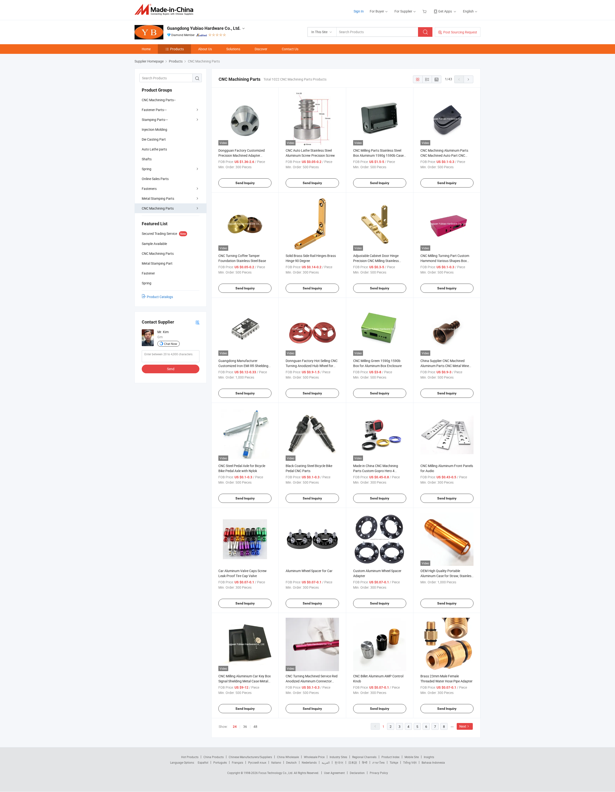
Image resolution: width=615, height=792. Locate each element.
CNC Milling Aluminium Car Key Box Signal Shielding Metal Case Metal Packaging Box (244, 681)
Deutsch (291, 762)
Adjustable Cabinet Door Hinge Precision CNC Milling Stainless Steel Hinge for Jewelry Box (376, 260)
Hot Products (189, 757)
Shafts (147, 159)
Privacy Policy (379, 773)
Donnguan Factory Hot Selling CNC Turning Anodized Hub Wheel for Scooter (312, 365)
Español (203, 762)
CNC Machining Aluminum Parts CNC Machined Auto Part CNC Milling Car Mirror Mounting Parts (445, 155)
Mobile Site (412, 757)
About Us (205, 49)
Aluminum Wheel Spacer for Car (309, 570)
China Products (213, 757)
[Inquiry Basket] (425, 11)
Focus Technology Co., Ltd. (276, 773)
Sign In (359, 11)
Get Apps (445, 11)
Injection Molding (154, 129)
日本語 (352, 762)
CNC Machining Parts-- (159, 100)
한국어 (339, 762)
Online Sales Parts (155, 178)
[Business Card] (197, 322)
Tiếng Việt (410, 762)
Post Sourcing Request (460, 32)
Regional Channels (364, 757)
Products (177, 49)
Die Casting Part (154, 139)
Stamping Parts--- (155, 119)
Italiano (276, 762)
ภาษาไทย (378, 762)
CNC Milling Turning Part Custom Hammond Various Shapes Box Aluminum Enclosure (444, 260)
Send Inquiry (245, 183)
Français (237, 762)
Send (170, 369)
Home (146, 49)
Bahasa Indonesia (433, 762)
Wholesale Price (314, 757)
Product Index (390, 757)
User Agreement (334, 773)
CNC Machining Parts (158, 208)
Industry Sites (338, 757)
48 (255, 726)
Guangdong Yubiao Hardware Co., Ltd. (203, 28)
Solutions (233, 49)
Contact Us (290, 49)
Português (220, 762)
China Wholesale (288, 757)
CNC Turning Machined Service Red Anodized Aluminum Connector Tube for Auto (312, 681)
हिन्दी (364, 762)
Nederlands (309, 762)
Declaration (357, 773)
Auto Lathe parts (154, 149)
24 (235, 727)
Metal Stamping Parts (158, 198)
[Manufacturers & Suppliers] (165, 9)
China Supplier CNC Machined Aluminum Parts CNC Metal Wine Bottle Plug (444, 365)
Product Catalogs (160, 296)
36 (245, 726)
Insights (429, 757)
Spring (146, 169)
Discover (261, 49)
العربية (326, 762)
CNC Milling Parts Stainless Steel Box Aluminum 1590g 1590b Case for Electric (378, 155)
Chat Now (170, 344)
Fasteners (149, 188)
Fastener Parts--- (154, 109)
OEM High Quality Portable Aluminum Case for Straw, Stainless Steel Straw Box (446, 575)
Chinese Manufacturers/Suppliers (250, 757)
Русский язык (257, 762)
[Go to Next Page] (468, 79)
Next (462, 726)
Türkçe (394, 762)
